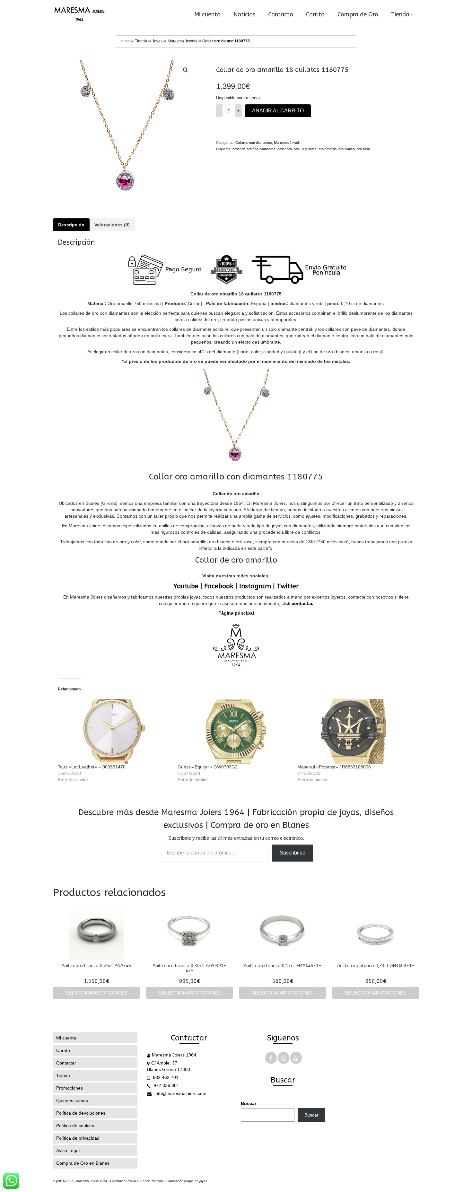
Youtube (185, 586)
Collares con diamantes (253, 143)
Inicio (125, 41)
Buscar (248, 1103)
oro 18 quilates (305, 149)
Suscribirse (292, 852)
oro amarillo (328, 149)
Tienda (141, 41)
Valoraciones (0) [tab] (112, 224)
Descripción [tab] (71, 224)
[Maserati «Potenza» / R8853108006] (354, 731)
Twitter (288, 586)
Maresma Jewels (182, 41)
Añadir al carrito (278, 110)
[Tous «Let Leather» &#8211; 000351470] (114, 731)
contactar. (301, 603)
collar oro (284, 149)
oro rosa (363, 149)
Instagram (255, 586)
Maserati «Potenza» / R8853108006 (334, 766)
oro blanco (346, 149)
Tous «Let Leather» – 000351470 (92, 766)
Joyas (157, 41)
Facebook (218, 586)
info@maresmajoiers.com (179, 1093)
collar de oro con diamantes (253, 149)
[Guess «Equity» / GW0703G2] (234, 731)
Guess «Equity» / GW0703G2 (208, 766)
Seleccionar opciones (96, 992)
